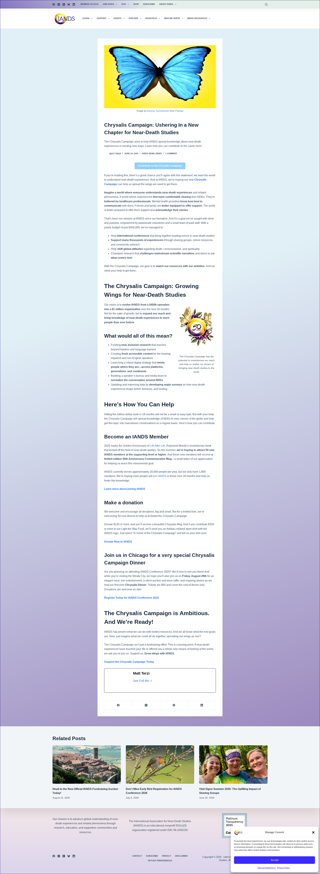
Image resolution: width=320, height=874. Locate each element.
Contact (137, 856)
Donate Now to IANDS (118, 541)
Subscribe (149, 4)
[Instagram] (59, 4)
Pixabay (179, 110)
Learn (85, 18)
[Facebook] (53, 4)
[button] (313, 832)
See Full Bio (141, 680)
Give (123, 4)
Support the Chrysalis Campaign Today (129, 661)
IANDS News (148, 153)
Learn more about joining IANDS (124, 488)
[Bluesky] (69, 4)
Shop (136, 4)
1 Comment (171, 153)
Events (118, 18)
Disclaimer (181, 856)
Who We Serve (172, 18)
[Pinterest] (174, 705)
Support (101, 18)
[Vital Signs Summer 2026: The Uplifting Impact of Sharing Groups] (233, 764)
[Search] (266, 4)
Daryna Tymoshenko (158, 110)
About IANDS (166, 4)
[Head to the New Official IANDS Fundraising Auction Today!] (86, 764)
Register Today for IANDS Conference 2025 (131, 597)
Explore (133, 18)
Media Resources (197, 18)
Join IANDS (108, 4)
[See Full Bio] (151, 680)
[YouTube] (63, 4)
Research (151, 18)
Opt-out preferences (267, 868)
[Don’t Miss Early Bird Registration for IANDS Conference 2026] (160, 764)
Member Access (89, 4)
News (159, 153)
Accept (274, 859)
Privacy (166, 856)
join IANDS (159, 476)
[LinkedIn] (73, 4)
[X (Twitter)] (146, 705)
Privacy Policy (283, 868)
